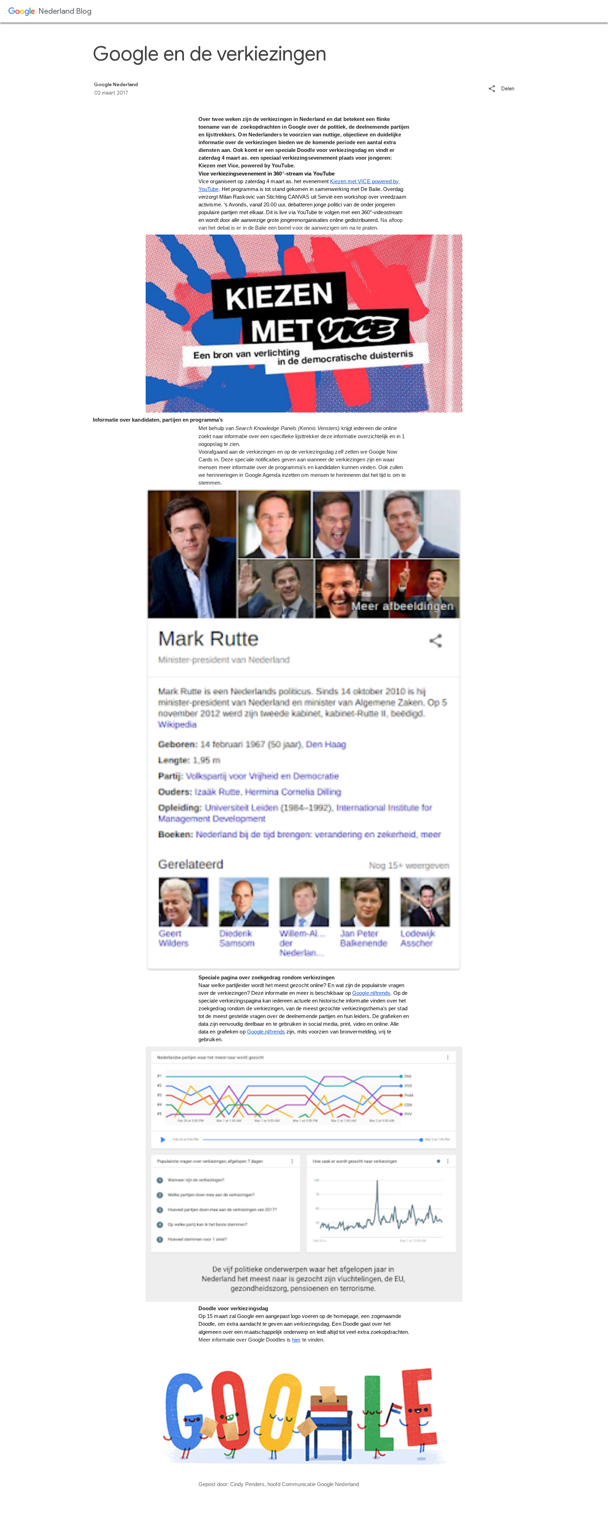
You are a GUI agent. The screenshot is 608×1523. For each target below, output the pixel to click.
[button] (492, 89)
